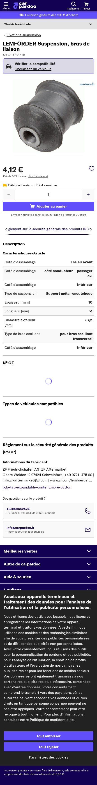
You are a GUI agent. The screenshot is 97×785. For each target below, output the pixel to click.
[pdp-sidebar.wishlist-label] (91, 169)
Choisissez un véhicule (33, 69)
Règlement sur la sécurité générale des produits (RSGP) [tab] (49, 229)
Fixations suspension (24, 35)
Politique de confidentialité (52, 719)
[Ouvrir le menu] (6, 3)
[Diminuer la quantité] (9, 194)
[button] (48, 551)
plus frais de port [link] (38, 176)
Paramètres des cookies (48, 757)
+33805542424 (18, 509)
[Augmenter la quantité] (88, 194)
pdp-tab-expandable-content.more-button (37, 487)
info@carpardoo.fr (20, 528)
